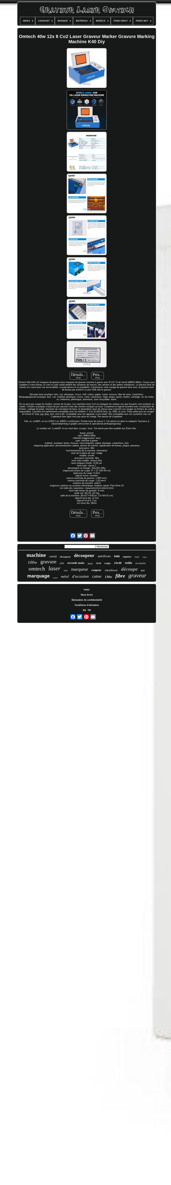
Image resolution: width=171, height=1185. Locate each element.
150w (144, 557)
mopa (137, 557)
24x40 (118, 562)
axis (62, 563)
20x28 (98, 563)
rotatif (53, 556)
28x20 (90, 564)
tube (66, 570)
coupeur (96, 570)
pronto (55, 578)
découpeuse (65, 556)
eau (117, 556)
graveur (137, 575)
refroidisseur (111, 570)
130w (108, 576)
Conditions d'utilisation (87, 605)
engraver (127, 556)
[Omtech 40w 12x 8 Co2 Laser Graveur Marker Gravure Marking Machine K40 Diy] (87, 68)
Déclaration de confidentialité (87, 600)
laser (54, 568)
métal (65, 576)
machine (36, 555)
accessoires (140, 563)
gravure (48, 561)
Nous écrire (87, 595)
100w (32, 562)
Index (87, 589)
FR (89, 610)
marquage (38, 575)
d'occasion (80, 576)
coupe (107, 563)
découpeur (84, 555)
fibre (120, 575)
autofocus (104, 556)
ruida (128, 562)
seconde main (75, 562)
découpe (129, 569)
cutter (97, 576)
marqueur (79, 569)
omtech (37, 569)
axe (143, 570)
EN (84, 610)
